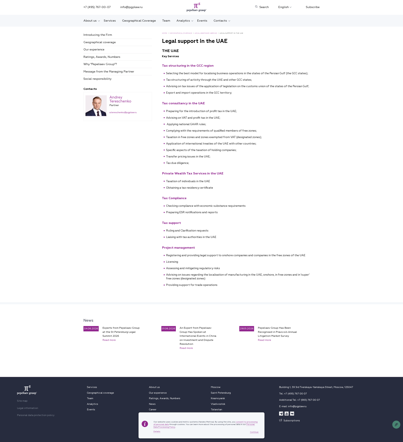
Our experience (93, 49)
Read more (109, 340)
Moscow (216, 387)
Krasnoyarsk (218, 398)
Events (202, 21)
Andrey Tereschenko (120, 99)
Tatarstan (216, 409)
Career (152, 409)
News (88, 320)
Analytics (183, 21)
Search (264, 7)
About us (90, 21)
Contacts (220, 21)
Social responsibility (97, 79)
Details (156, 431)
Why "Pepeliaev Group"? (100, 64)
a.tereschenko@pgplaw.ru (123, 112)
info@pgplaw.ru (131, 7)
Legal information (27, 408)
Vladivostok (218, 404)
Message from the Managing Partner (108, 71)
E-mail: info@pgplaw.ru (293, 406)
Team (166, 21)
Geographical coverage (99, 42)
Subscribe (313, 7)
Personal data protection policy (35, 415)
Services (110, 21)
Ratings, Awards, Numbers (101, 57)
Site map (22, 400)
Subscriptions (292, 420)
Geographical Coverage (139, 21)
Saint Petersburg (221, 392)
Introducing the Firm (97, 35)
